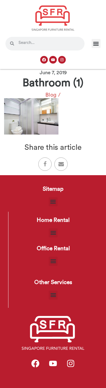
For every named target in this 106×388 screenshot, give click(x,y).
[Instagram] (62, 60)
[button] (96, 43)
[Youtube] (53, 60)
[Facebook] (44, 60)
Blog (51, 95)
